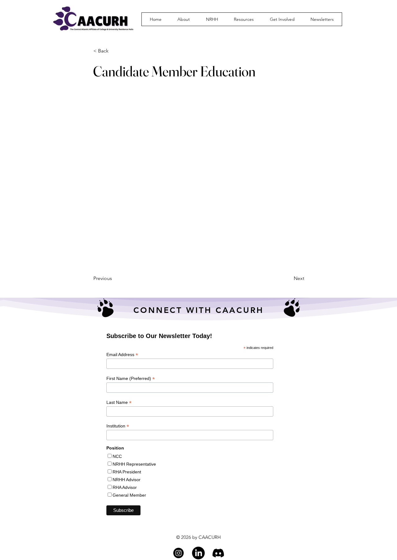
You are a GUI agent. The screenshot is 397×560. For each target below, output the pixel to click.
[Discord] (218, 553)
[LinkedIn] (198, 553)
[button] (184, 19)
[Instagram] (178, 553)
